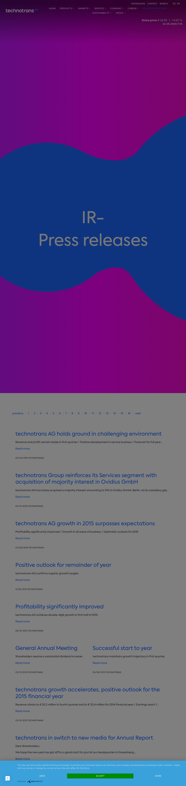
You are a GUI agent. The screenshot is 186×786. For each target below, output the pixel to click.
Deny (42, 776)
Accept (100, 776)
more (158, 776)
